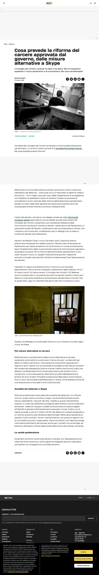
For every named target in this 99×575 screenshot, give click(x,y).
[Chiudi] (96, 559)
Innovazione (6, 541)
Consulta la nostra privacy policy (18, 572)
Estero (4, 534)
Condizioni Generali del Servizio (51, 522)
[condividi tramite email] (79, 79)
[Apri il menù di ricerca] (91, 3)
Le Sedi (53, 534)
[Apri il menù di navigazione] (4, 3)
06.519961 (80, 541)
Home (5, 44)
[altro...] (82, 79)
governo (31, 136)
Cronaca (11, 44)
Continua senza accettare (83, 559)
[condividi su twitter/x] (71, 79)
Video (28, 532)
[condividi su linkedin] (75, 79)
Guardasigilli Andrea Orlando (68, 148)
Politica (4, 539)
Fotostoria (30, 534)
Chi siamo (54, 532)
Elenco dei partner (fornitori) (50, 556)
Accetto (83, 552)
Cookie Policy (55, 541)
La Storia (53, 537)
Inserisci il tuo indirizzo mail (13, 514)
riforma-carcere (20, 136)
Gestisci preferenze (83, 565)
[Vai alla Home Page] (49, 3)
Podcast (29, 537)
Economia (5, 537)
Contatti (53, 539)
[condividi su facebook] (67, 79)
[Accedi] (95, 3)
